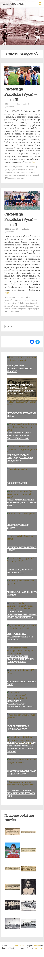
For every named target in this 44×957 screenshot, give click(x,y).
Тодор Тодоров (32, 175)
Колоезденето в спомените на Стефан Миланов (19, 368)
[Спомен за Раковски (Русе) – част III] (22, 84)
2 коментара (13, 312)
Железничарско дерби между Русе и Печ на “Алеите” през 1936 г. (19, 435)
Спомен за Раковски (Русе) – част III (20, 94)
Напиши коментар (15, 178)
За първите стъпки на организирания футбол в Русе (21, 793)
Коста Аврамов (11, 306)
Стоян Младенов (17, 175)
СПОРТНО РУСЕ (13, 3)
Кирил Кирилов (30, 303)
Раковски (11, 167)
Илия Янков (18, 303)
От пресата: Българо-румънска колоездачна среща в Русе (20, 458)
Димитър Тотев (20, 300)
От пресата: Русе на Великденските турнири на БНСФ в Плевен (20, 659)
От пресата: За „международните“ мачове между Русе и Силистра (22, 614)
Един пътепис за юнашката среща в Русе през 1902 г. (20, 637)
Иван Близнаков (20, 170)
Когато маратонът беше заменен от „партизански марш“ (22, 503)
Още (35, 162)
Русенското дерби (17, 483)
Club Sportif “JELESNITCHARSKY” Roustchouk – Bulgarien (20, 704)
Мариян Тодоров (19, 172)
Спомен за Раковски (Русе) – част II (20, 219)
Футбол (19, 167)
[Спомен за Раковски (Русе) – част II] (22, 209)
